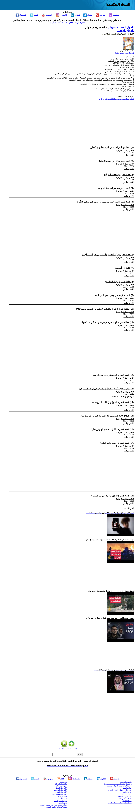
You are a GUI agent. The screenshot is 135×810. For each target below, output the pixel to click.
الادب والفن (128, 155)
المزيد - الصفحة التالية (70, 748)
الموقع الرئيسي (125, 30)
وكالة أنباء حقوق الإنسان (58, 794)
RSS (62, 779)
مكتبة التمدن (126, 794)
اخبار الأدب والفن (61, 786)
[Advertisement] (69, 120)
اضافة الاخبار (126, 801)
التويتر (35, 15)
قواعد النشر (127, 788)
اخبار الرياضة (62, 796)
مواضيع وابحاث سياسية (123, 396)
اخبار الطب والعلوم (60, 801)
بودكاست (115, 15)
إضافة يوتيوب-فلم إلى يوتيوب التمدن (53, 805)
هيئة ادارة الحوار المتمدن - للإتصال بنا (117, 784)
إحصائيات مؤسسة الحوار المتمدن (119, 786)
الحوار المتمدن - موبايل (120, 27)
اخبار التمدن (63, 803)
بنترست (102, 15)
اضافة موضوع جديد (124, 799)
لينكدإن (77, 15)
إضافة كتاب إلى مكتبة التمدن (56, 807)
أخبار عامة (63, 782)
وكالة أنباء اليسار (61, 788)
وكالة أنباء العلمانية (60, 790)
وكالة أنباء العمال (61, 792)
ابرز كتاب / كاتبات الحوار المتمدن (119, 790)
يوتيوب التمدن (126, 792)
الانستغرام (63, 15)
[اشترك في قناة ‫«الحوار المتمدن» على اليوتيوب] (67, 23)
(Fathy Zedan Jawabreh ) (124, 53)
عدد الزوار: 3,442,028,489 (121, 796)
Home (58, 748)
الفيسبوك (22, 15)
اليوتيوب (48, 15)
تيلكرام (89, 15)
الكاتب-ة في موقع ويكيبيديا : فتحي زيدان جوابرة (116, 99)
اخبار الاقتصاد (62, 799)
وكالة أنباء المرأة (61, 784)
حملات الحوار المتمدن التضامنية (119, 803)
